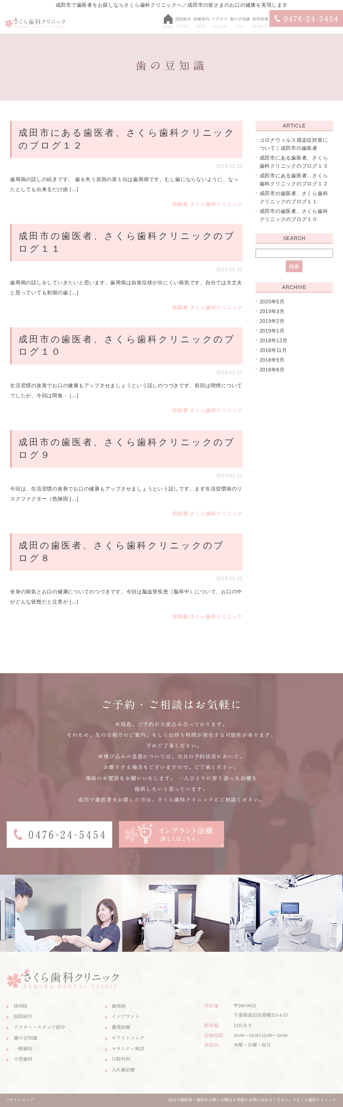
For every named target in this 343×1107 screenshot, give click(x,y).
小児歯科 (23, 1059)
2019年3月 (272, 311)
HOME (20, 1006)
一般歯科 (23, 1048)
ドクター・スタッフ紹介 (39, 1027)
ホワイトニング (128, 1038)
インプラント (126, 1016)
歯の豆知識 (25, 1038)
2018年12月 (274, 340)
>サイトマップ (20, 1100)
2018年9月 (272, 360)
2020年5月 (272, 301)
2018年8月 (272, 369)
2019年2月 (272, 321)
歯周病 (119, 1006)
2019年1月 (272, 331)
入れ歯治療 (123, 1069)
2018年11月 (273, 350)
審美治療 (121, 1027)
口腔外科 (121, 1059)
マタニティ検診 (128, 1048)
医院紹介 (23, 1016)
